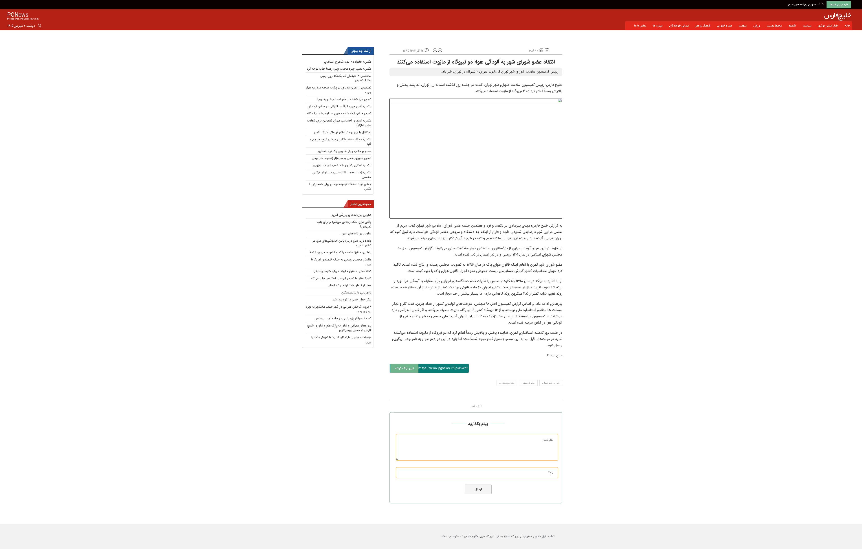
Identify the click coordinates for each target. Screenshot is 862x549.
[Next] (823, 4)
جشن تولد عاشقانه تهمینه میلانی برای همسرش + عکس (340, 186)
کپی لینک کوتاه (404, 368)
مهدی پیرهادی (506, 383)
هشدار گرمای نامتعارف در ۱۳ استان (349, 285)
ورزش (756, 26)
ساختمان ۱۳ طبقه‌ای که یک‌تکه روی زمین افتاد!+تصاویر (345, 78)
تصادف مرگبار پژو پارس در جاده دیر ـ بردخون (343, 318)
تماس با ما (640, 26)
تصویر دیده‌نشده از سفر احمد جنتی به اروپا (344, 99)
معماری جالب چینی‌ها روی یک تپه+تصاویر (344, 151)
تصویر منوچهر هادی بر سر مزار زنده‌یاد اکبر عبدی (341, 158)
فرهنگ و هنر (702, 26)
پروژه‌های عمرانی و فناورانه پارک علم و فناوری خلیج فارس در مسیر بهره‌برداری (339, 328)
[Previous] (819, 4)
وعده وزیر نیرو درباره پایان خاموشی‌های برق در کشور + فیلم (342, 243)
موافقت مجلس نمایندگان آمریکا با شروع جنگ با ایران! (341, 339)
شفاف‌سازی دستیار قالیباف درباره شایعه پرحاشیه (342, 271)
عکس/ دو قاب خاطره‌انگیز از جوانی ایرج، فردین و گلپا (340, 142)
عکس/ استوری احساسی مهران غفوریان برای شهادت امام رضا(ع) (339, 123)
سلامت (743, 26)
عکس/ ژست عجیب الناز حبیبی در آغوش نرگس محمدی (341, 175)
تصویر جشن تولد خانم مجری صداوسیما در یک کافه (338, 113)
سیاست (807, 26)
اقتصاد (792, 26)
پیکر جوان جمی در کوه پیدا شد (352, 299)
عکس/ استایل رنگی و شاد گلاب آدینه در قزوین (342, 165)
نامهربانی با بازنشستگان (356, 292)
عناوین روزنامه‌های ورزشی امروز (351, 214)
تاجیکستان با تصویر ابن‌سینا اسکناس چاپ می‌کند (340, 278)
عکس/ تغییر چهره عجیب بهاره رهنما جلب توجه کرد (339, 68)
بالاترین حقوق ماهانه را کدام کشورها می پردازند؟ (340, 252)
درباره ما (657, 26)
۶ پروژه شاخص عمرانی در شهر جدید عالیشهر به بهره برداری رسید (338, 309)
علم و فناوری (724, 26)
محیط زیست (774, 26)
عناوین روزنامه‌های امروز (802, 4)
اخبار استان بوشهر (828, 26)
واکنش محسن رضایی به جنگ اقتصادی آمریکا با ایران (341, 262)
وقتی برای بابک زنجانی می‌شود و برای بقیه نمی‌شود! (344, 224)
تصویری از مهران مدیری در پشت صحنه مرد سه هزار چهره (338, 90)
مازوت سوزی (528, 383)
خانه (847, 26)
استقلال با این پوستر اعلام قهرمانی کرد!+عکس (342, 132)
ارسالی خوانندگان (679, 26)
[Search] (39, 26)
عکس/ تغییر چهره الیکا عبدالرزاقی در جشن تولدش (339, 106)
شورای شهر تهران (550, 383)
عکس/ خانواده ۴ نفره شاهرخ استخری (347, 61)
